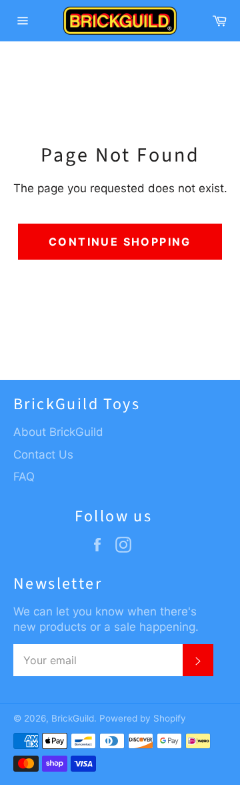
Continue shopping (120, 241)
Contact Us (43, 454)
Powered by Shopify (142, 718)
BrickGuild (72, 718)
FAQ (24, 476)
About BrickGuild (58, 432)
